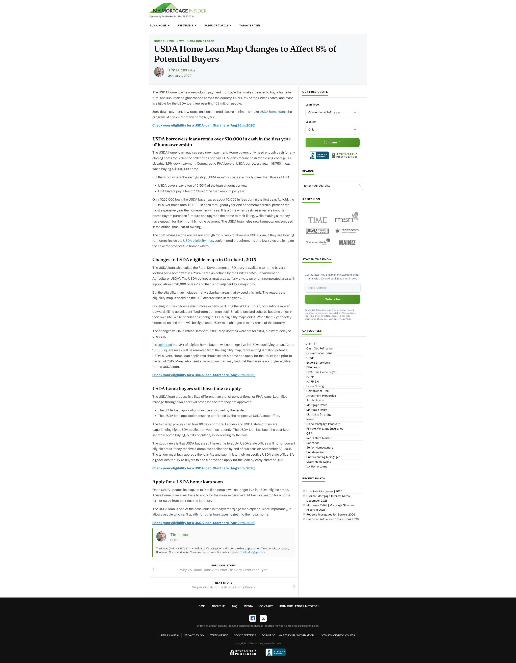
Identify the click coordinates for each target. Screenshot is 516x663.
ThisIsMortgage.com (252, 552)
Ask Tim (311, 343)
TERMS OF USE (219, 635)
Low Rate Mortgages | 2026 (324, 491)
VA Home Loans (316, 466)
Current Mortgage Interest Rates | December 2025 (328, 498)
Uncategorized (315, 452)
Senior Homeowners (319, 447)
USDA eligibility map (198, 240)
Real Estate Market (319, 438)
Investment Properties (321, 395)
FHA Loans (313, 367)
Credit (310, 358)
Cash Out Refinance (319, 348)
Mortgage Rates (316, 405)
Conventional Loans (319, 353)
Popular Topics (216, 25)
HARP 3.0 (312, 381)
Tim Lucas (177, 69)
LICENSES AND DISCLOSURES (337, 635)
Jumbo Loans (315, 400)
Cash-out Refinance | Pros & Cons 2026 (332, 519)
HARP (310, 377)
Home (201, 606)
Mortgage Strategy (318, 414)
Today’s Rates (249, 25)
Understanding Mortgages (323, 457)
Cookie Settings (245, 635)
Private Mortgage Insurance (324, 428)
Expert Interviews (318, 362)
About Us (218, 606)
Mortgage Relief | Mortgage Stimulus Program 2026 (330, 507)
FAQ (234, 606)
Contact (266, 606)
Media (248, 606)
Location (311, 121)
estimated (164, 345)
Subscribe (332, 299)
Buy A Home (158, 25)
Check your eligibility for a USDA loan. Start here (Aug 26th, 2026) (203, 125)
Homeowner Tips (317, 391)
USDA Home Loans (201, 41)
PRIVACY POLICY (194, 635)
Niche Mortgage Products (323, 424)
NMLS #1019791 (170, 635)
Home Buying (164, 41)
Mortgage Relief (316, 410)
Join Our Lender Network (299, 606)
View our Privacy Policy (340, 319)
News (181, 41)
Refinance (186, 25)
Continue (330, 142)
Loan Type (312, 104)
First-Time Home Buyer (321, 372)
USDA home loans (273, 112)
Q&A (309, 433)
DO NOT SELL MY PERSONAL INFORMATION (288, 635)
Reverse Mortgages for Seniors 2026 (330, 514)
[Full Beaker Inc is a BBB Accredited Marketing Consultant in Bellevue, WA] (319, 155)
